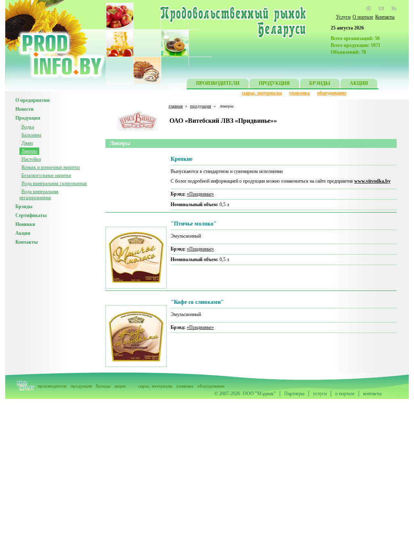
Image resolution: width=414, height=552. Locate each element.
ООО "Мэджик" (259, 393)
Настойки (31, 159)
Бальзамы (31, 135)
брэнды (103, 385)
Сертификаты (30, 215)
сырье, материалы (262, 93)
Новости (24, 109)
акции (120, 385)
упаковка (299, 93)
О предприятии (32, 100)
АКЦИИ (359, 83)
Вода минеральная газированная (54, 183)
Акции (22, 233)
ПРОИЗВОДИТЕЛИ (217, 83)
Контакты (385, 17)
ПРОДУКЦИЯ (274, 83)
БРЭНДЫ (319, 83)
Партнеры (294, 393)
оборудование (331, 93)
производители (52, 385)
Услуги (343, 17)
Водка (27, 127)
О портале (363, 17)
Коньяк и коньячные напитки (50, 167)
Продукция (27, 118)
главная (176, 105)
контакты (372, 393)
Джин (27, 143)
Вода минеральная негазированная (39, 194)
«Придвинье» (200, 194)
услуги (320, 393)
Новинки (25, 224)
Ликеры (29, 151)
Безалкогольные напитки (46, 175)
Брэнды (23, 206)
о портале (345, 393)
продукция (200, 105)
